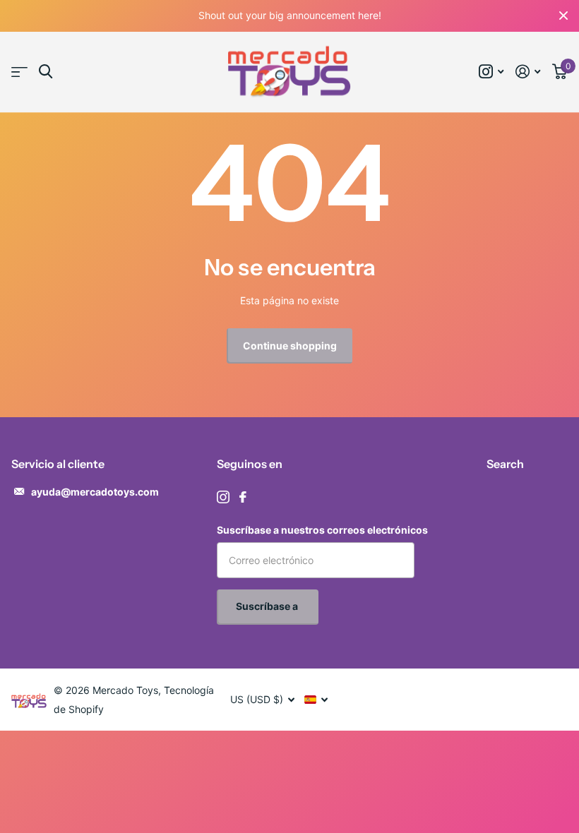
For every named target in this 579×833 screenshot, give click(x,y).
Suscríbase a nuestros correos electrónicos (322, 530)
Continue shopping (290, 346)
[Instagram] (223, 497)
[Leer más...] (491, 72)
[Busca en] (45, 72)
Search (505, 464)
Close (563, 16)
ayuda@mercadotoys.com (95, 492)
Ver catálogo (19, 72)
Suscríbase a (268, 606)
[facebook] (242, 497)
